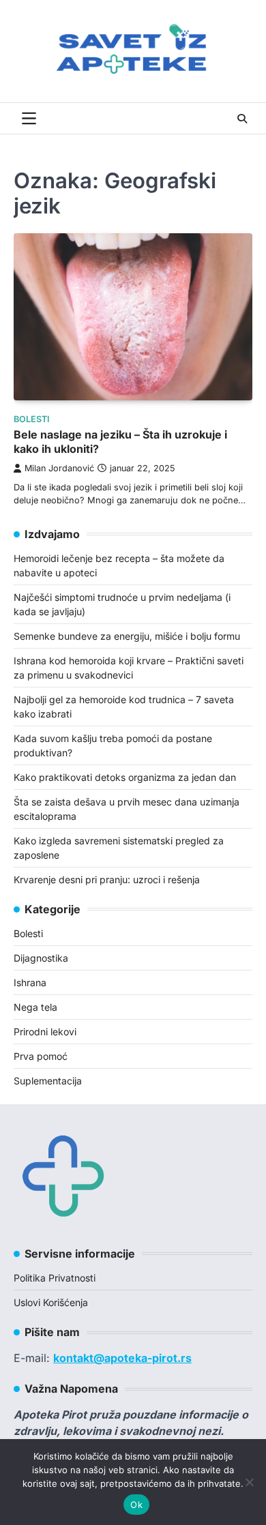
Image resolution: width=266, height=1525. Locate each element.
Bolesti (32, 419)
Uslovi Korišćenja (51, 1302)
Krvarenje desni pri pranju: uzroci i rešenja (107, 879)
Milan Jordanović (59, 468)
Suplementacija (48, 1080)
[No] (249, 1482)
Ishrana (30, 982)
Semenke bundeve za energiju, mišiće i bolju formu (127, 636)
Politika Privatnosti (54, 1278)
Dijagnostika (41, 958)
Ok (136, 1504)
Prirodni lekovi (45, 1031)
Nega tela (35, 1007)
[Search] (242, 118)
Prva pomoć (41, 1056)
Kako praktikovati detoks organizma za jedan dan (125, 777)
